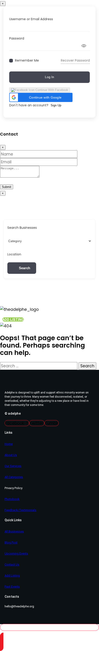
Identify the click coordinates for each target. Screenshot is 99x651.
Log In (49, 77)
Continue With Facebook (51, 90)
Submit (6, 187)
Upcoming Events (16, 553)
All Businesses (14, 531)
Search (24, 268)
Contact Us (12, 564)
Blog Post (11, 542)
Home (9, 444)
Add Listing (12, 575)
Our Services (13, 466)
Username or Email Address (31, 19)
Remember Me (27, 60)
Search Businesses (22, 227)
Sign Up (56, 105)
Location (14, 254)
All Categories (14, 477)
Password (16, 38)
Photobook (12, 499)
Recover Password (75, 60)
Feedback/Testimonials (20, 510)
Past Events (12, 586)
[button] (41, 97)
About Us (11, 455)
